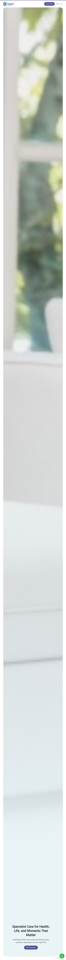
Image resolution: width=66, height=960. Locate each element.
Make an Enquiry (49, 3)
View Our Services (31, 947)
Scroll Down (60, 957)
